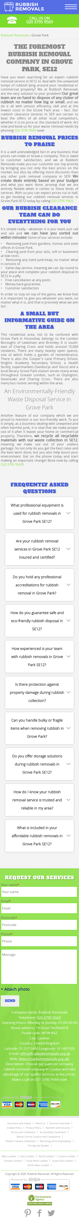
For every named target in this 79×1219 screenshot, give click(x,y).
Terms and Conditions (23, 1132)
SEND (10, 1001)
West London (9, 1156)
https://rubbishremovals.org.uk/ (44, 1058)
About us (40, 1123)
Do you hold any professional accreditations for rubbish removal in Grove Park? (37, 584)
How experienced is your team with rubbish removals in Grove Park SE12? (37, 656)
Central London (66, 1156)
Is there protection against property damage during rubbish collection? (37, 692)
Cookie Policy (14, 1127)
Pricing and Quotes (38, 1145)
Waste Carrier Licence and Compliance (38, 1136)
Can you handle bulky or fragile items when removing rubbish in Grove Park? (37, 728)
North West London (38, 1165)
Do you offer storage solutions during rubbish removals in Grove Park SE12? (37, 764)
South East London (62, 1160)
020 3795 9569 (25, 130)
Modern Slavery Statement (21, 1141)
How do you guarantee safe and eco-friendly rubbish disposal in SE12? (37, 620)
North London (46, 1156)
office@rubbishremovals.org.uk (45, 1053)
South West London (37, 1160)
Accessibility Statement (53, 1132)
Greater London (13, 1160)
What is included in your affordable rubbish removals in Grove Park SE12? (37, 835)
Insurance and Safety (19, 1123)
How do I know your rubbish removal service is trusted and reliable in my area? (37, 799)
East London (27, 1156)
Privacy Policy (33, 1127)
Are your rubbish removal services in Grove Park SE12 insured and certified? (37, 549)
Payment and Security (57, 1127)
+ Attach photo (15, 989)
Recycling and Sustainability (55, 1141)
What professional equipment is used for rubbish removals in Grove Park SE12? (37, 513)
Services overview (59, 1123)
